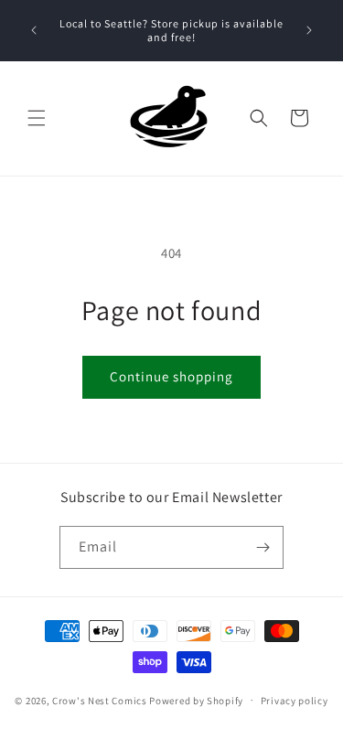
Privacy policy (294, 700)
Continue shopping (171, 376)
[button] (36, 118)
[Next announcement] (309, 30)
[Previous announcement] (34, 30)
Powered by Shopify (196, 699)
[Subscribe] (262, 547)
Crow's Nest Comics (99, 699)
